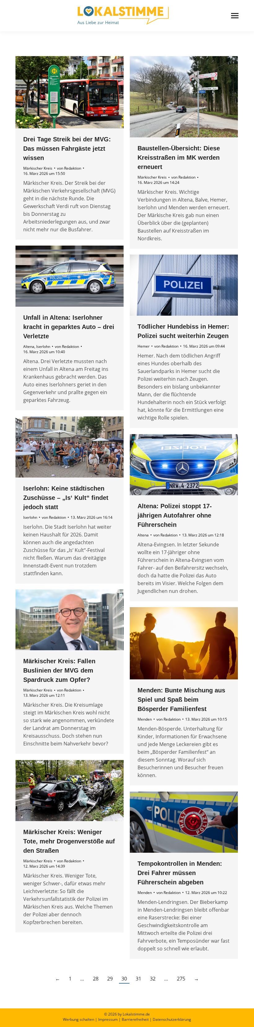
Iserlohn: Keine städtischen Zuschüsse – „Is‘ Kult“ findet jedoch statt (65, 497)
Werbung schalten (78, 1019)
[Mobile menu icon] (235, 15)
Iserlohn (43, 346)
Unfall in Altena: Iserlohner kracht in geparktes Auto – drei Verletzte (68, 327)
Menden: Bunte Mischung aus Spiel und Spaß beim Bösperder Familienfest (181, 699)
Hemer (144, 346)
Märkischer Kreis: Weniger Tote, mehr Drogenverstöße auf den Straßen (69, 841)
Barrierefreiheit (135, 1019)
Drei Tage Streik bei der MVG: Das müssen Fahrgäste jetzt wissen (67, 148)
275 (181, 978)
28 (96, 978)
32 (152, 978)
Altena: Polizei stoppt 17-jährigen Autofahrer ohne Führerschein (175, 515)
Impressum (108, 1019)
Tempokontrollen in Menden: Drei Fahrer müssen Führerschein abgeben (180, 873)
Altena (28, 346)
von (69, 168)
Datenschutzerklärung (172, 1019)
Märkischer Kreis (37, 168)
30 (124, 978)
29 (110, 978)
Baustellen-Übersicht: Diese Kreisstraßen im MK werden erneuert (179, 157)
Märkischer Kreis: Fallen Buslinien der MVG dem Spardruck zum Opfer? (59, 670)
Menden (145, 719)
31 (138, 978)
